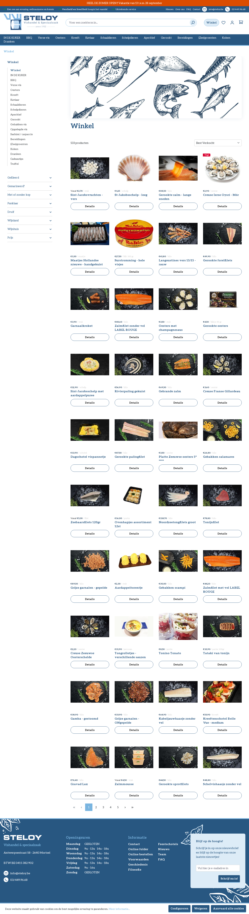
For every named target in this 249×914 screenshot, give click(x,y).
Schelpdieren (18, 109)
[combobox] (127, 22)
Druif (10, 211)
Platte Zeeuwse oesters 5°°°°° (178, 458)
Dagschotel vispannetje (88, 456)
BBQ (13, 80)
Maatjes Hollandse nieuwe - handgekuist (87, 262)
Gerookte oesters (215, 325)
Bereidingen (17, 139)
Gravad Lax (79, 784)
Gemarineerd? (16, 186)
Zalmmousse (124, 784)
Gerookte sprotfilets (174, 784)
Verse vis (15, 84)
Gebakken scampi (172, 587)
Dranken (15, 153)
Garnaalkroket (82, 325)
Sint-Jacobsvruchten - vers (87, 196)
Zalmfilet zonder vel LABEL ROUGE (130, 327)
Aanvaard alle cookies (228, 908)
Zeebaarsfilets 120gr (85, 522)
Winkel (211, 22)
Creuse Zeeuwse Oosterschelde (82, 655)
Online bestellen (140, 854)
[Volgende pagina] (125, 807)
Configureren (179, 908)
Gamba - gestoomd (84, 718)
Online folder (138, 849)
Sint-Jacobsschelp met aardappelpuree (87, 393)
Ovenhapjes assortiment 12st (133, 524)
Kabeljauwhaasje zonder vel (177, 720)
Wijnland (13, 220)
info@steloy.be (216, 9)
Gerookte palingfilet (130, 456)
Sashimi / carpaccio (21, 134)
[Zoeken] (192, 22)
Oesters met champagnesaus (171, 327)
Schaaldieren (18, 104)
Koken (14, 148)
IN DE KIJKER (18, 75)
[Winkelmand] (241, 22)
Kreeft (14, 94)
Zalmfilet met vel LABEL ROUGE (221, 589)
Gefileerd (13, 177)
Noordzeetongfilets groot (177, 522)
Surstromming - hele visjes (130, 262)
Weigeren (200, 908)
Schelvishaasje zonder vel (222, 784)
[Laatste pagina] (132, 807)
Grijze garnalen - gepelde (89, 587)
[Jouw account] (232, 22)
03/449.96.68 (238, 9)
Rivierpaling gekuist (130, 391)
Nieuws (170, 9)
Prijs (10, 237)
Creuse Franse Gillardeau (221, 391)
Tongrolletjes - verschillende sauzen (130, 655)
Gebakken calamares (218, 456)
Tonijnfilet (211, 522)
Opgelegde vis (18, 129)
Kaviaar (14, 99)
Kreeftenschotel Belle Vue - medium (219, 720)
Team (162, 854)
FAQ (188, 9)
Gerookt (15, 119)
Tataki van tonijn (216, 653)
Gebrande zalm (170, 391)
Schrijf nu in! (229, 878)
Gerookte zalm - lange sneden (175, 196)
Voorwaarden (138, 859)
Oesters (15, 89)
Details (90, 206)
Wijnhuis (13, 229)
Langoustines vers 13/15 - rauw (177, 262)
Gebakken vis (18, 124)
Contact (196, 9)
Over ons (180, 9)
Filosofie (134, 869)
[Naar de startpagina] (31, 22)
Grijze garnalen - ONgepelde (127, 720)
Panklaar (12, 203)
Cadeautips (16, 158)
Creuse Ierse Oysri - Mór (221, 194)
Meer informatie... (119, 908)
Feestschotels (168, 844)
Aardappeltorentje (129, 587)
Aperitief (16, 114)
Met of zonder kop (18, 194)
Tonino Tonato (170, 653)
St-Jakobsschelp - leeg (131, 194)
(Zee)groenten (19, 144)
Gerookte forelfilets (217, 260)
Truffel (14, 163)
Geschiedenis (138, 864)
